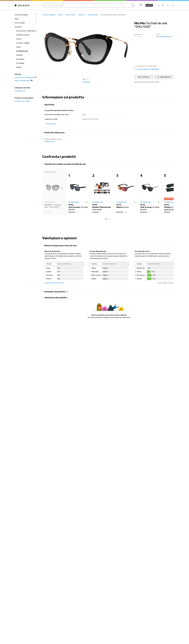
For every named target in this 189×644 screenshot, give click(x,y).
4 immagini (86, 82)
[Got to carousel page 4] (88, 79)
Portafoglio (20, 63)
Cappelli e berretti (22, 35)
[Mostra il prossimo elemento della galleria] (131, 48)
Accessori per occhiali (22, 101)
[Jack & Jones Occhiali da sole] (78, 192)
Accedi (149, 5)
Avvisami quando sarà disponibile (148, 69)
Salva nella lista (165, 77)
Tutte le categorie (21, 15)
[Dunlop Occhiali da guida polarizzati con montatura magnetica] (174, 192)
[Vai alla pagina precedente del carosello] (46, 192)
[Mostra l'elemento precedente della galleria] (42, 48)
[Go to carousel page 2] (107, 218)
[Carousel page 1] (83, 79)
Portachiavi (20, 59)
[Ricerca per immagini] (132, 5)
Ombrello (19, 55)
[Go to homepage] (22, 5)
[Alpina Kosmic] (126, 192)
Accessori (18, 27)
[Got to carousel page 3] (86, 79)
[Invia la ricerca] (44, 5)
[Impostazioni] (140, 5)
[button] (154, 66)
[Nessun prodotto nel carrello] (172, 5)
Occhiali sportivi (20, 91)
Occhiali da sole (22, 51)
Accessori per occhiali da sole (26, 31)
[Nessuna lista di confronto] (163, 5)
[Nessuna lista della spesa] (167, 5)
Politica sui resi (49, 141)
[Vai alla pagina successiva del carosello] (170, 192)
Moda (17, 19)
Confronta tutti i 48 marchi (53, 283)
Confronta (145, 77)
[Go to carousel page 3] (109, 218)
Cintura (18, 39)
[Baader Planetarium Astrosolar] (102, 192)
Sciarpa (18, 67)
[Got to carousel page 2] (85, 79)
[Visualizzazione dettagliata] (63, 271)
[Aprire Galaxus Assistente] (158, 5)
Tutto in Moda (20, 23)
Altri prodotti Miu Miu (163, 35)
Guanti (18, 47)
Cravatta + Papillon (23, 43)
